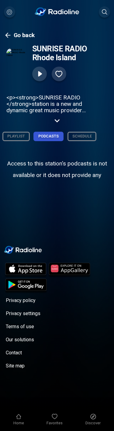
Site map (15, 366)
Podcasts (48, 136)
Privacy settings (23, 313)
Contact (14, 353)
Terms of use (20, 326)
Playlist (16, 136)
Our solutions (20, 339)
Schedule (82, 136)
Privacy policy (21, 300)
